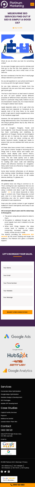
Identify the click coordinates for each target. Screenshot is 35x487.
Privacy (25, 462)
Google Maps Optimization (10, 394)
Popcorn (4, 415)
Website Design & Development (11, 397)
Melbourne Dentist (7, 419)
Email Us (3, 439)
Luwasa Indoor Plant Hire (9, 422)
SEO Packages (5, 400)
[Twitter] (5, 472)
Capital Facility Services (9, 412)
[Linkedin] (9, 472)
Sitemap (19, 462)
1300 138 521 (6, 430)
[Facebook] (2, 472)
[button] (17, 485)
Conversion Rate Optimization (11, 391)
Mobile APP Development (9, 403)
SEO (9, 192)
